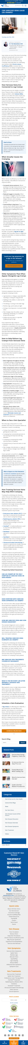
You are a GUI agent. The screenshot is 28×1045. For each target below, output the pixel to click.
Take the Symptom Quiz (14, 266)
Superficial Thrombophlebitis (14, 941)
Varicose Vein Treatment (14, 974)
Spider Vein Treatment (14, 976)
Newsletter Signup (14, 1038)
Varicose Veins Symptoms (14, 951)
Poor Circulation (14, 932)
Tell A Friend (14, 922)
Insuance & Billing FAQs (14, 914)
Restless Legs (14, 955)
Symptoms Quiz (14, 966)
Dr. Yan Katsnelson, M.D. (16, 44)
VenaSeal (5, 526)
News (6, 806)
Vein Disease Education (11, 819)
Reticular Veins (14, 957)
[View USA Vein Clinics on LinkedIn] (23, 1035)
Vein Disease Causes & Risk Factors (12, 814)
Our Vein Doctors (14, 911)
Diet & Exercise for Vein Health (14, 799)
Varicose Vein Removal (14, 943)
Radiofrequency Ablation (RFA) (14, 982)
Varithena (14, 984)
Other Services (14, 989)
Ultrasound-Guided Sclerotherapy (12, 542)
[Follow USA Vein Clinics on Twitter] (8, 1035)
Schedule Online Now (14, 731)
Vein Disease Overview (11, 823)
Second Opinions (14, 991)
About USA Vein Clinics (14, 909)
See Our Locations (14, 1002)
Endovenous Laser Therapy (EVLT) (14, 978)
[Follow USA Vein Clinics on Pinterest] (19, 1035)
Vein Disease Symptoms (12, 826)
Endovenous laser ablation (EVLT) (12, 513)
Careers (14, 920)
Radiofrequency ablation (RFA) (12, 519)
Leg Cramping (14, 960)
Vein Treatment (9, 830)
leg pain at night (18, 231)
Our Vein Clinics (9, 810)
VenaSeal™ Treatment (14, 985)
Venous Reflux (14, 962)
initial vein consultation (10, 473)
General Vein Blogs (10, 803)
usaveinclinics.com (8, 895)
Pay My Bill (14, 918)
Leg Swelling (14, 959)
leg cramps (6, 706)
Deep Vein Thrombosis (14, 936)
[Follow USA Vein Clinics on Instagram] (15, 1035)
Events (14, 924)
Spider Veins (14, 953)
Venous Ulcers (14, 934)
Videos (7, 834)
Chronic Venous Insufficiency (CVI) (14, 937)
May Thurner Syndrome (14, 939)
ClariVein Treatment (14, 980)
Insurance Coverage (14, 912)
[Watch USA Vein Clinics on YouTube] (12, 1035)
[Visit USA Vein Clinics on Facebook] (5, 1035)
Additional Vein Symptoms (14, 964)
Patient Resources (14, 916)
